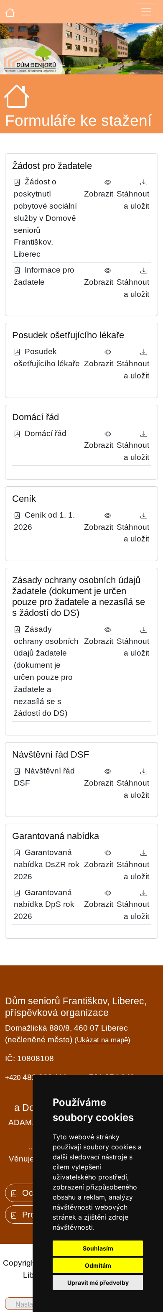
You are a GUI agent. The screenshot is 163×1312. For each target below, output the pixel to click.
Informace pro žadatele (44, 275)
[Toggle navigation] (146, 11)
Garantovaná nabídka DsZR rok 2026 (46, 864)
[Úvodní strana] (10, 11)
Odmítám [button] (98, 1265)
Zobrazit (98, 187)
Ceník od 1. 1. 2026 (44, 521)
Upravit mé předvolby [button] (98, 1282)
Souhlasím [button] (98, 1248)
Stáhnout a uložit (133, 193)
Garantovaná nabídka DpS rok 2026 (44, 904)
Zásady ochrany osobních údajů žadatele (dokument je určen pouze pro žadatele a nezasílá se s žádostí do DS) (46, 671)
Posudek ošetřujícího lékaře (47, 357)
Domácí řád (43, 433)
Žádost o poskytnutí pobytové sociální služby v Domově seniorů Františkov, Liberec (45, 217)
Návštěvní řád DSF (44, 776)
